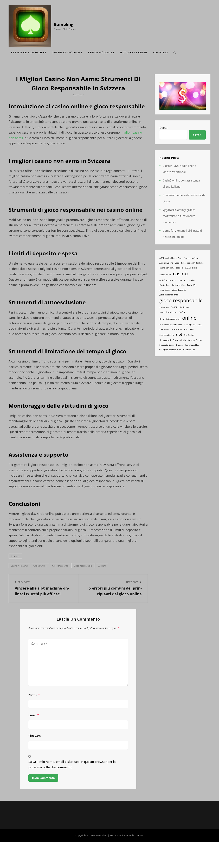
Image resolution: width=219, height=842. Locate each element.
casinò (180, 273)
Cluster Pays (164, 285)
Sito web (34, 736)
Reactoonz (164, 329)
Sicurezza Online (166, 335)
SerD (191, 329)
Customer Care (178, 285)
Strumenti (15, 556)
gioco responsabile (83, 565)
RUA (186, 329)
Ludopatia (184, 307)
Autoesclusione (166, 263)
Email (33, 715)
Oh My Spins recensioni (170, 319)
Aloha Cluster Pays (173, 258)
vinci (179, 350)
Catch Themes (135, 835)
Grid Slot (175, 307)
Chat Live (191, 280)
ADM (161, 258)
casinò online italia (167, 280)
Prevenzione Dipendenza (170, 324)
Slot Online (189, 335)
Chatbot (181, 280)
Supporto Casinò (167, 345)
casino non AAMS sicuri (186, 268)
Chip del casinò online (67, 52)
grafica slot (164, 307)
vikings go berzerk (167, 350)
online (189, 317)
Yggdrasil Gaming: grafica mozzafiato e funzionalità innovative (179, 216)
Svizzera (102, 565)
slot (179, 334)
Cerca (163, 128)
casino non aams (19, 565)
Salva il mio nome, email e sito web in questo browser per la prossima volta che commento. (72, 764)
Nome (34, 695)
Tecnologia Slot (192, 345)
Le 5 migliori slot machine (28, 52)
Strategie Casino (195, 340)
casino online (40, 565)
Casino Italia (180, 263)
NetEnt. (182, 312)
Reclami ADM (176, 329)
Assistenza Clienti (191, 258)
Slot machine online (133, 52)
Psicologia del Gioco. (192, 324)
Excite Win (191, 285)
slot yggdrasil (165, 340)
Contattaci (160, 52)
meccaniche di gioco (168, 312)
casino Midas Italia (195, 263)
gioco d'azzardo (60, 565)
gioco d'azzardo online (169, 295)
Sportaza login (179, 340)
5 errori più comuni (101, 52)
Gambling (63, 24)
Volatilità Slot (189, 350)
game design (165, 290)
